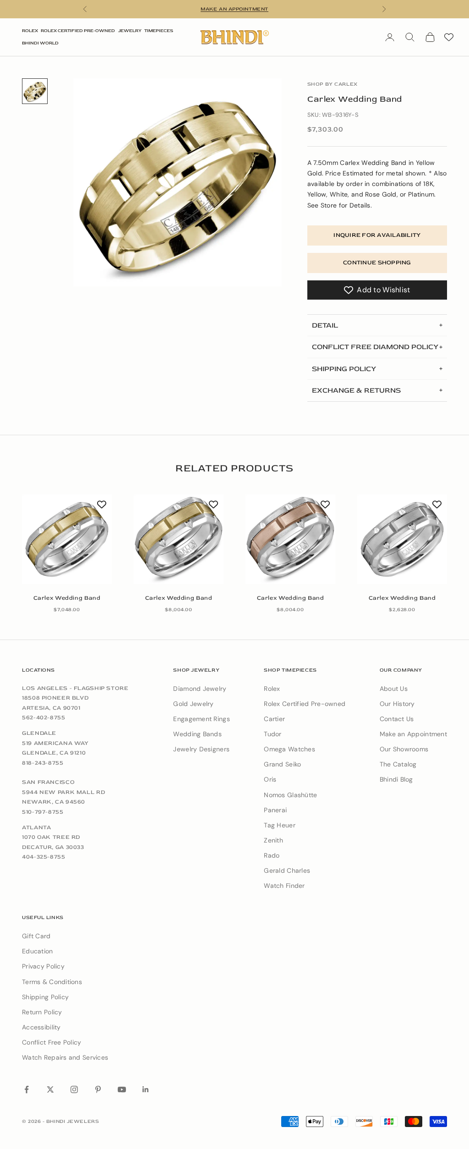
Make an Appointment (413, 734)
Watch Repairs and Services (65, 1057)
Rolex (30, 30)
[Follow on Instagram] (74, 1089)
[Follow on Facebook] (26, 1089)
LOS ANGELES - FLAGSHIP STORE (75, 688)
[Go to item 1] (35, 91)
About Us (394, 688)
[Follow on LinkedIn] (145, 1089)
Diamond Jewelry (199, 688)
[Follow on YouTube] (121, 1089)
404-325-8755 (43, 856)
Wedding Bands (197, 734)
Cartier (274, 719)
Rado (271, 855)
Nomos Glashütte (290, 795)
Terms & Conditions (52, 982)
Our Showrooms (404, 749)
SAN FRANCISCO (48, 782)
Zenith (273, 840)
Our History (397, 704)
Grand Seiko (282, 764)
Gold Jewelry (193, 704)
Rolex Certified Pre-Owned (78, 30)
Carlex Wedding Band (67, 598)
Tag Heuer (279, 825)
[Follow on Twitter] (50, 1089)
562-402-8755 (43, 717)
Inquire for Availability (376, 235)
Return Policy (42, 1012)
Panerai (275, 810)
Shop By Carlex (332, 84)
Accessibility (41, 1027)
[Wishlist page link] (448, 37)
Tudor (272, 734)
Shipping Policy (45, 997)
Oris (270, 779)
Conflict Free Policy (52, 1042)
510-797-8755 (43, 811)
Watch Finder (284, 885)
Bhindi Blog (396, 779)
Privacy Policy (43, 966)
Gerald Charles (287, 870)
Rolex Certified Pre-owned (304, 704)
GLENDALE (39, 733)
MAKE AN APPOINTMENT (234, 9)
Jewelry (130, 30)
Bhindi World (40, 43)
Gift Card (36, 936)
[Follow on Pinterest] (98, 1089)
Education (37, 951)
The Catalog (398, 764)
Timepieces (158, 30)
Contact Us (397, 719)
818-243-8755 (43, 762)
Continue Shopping (377, 262)
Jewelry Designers (201, 749)
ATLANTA (36, 827)
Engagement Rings (201, 719)
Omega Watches (289, 749)
